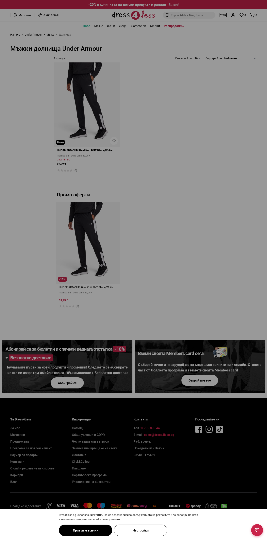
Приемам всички (85, 530)
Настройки (141, 530)
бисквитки (96, 515)
